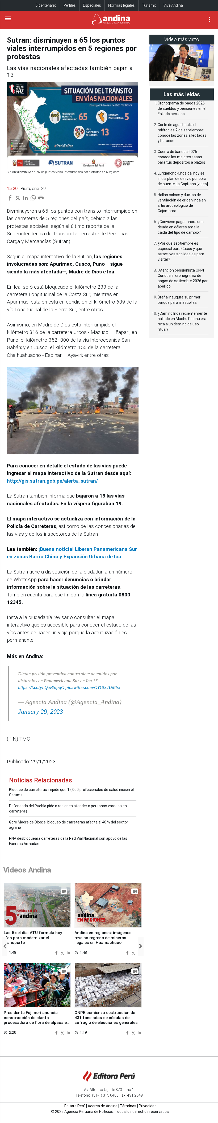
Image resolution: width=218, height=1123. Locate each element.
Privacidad (148, 1106)
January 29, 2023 (40, 711)
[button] (4, 946)
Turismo (149, 5)
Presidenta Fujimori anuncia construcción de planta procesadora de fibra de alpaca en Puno (36, 1020)
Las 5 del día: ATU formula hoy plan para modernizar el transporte (33, 937)
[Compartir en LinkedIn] (68, 952)
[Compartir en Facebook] (57, 952)
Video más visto (181, 39)
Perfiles (70, 5)
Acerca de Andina (103, 1106)
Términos (128, 1106)
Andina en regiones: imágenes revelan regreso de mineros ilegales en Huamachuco (103, 937)
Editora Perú (74, 1106)
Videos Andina (27, 870)
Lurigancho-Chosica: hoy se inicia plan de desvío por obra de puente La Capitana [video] (183, 178)
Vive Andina (173, 5)
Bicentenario (45, 5)
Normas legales (121, 5)
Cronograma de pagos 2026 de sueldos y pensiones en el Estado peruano (182, 108)
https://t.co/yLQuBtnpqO (41, 687)
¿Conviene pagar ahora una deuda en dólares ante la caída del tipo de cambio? (181, 227)
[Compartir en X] (63, 952)
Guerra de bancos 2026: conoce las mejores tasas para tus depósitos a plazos (181, 157)
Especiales (92, 5)
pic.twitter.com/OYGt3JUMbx (92, 687)
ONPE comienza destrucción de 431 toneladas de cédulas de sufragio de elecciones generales (106, 1017)
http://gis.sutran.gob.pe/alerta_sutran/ (52, 481)
